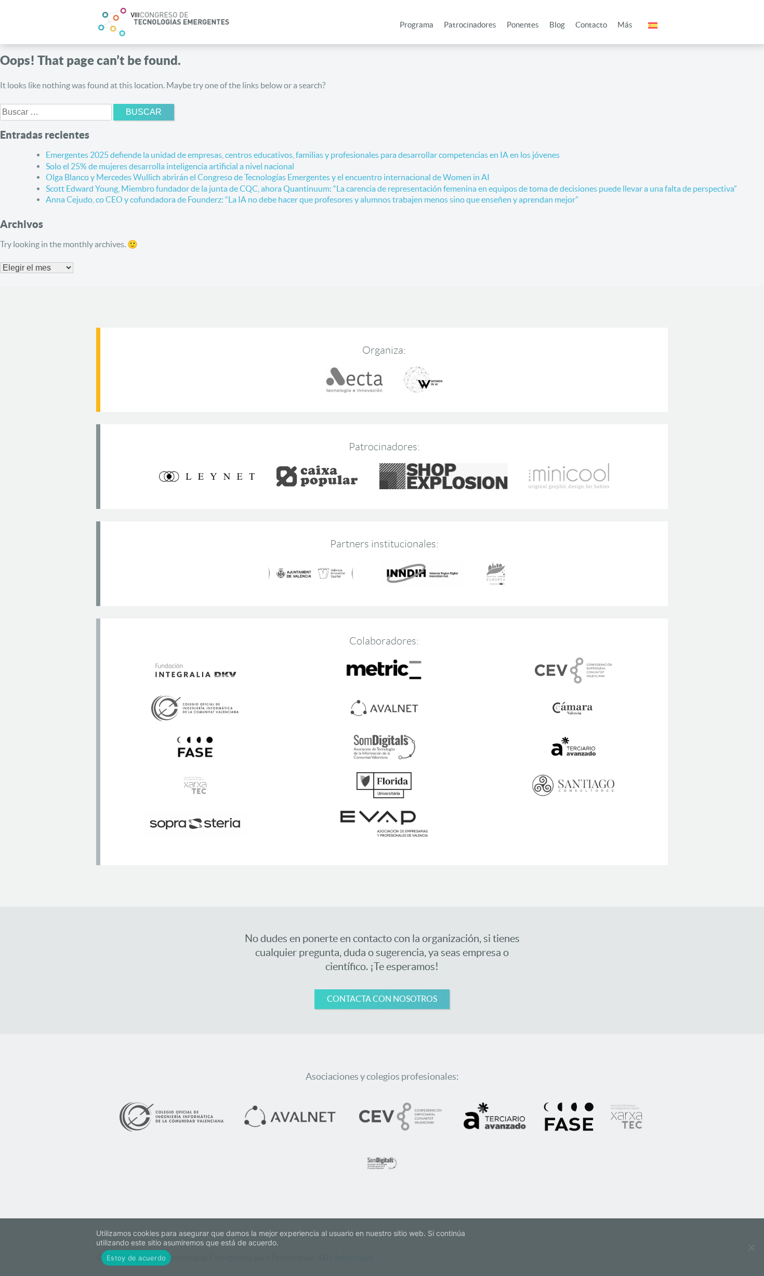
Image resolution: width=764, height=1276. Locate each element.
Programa (416, 24)
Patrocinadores (470, 24)
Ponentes (523, 24)
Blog (557, 24)
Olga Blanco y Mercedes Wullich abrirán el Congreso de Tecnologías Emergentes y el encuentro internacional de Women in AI (268, 177)
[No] (751, 1247)
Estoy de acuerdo (136, 1258)
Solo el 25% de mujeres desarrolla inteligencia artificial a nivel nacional (170, 166)
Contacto (591, 24)
